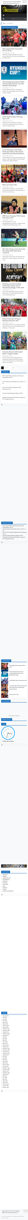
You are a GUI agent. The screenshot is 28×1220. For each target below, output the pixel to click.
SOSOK (4, 889)
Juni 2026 (5, 1019)
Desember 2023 (6, 1067)
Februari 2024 (6, 1064)
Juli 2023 (5, 1076)
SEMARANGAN (6, 878)
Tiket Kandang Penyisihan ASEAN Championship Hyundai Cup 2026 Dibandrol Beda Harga (13, 83)
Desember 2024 (6, 1048)
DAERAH (5, 881)
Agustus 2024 (6, 1054)
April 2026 (5, 1022)
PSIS (4, 886)
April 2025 (5, 1041)
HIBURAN (5, 874)
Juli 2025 (5, 1037)
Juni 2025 (5, 1038)
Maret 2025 (5, 1043)
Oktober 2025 (6, 1032)
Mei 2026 (5, 1020)
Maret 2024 (5, 1063)
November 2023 (6, 1069)
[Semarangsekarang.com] (10, 9)
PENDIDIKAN (6, 879)
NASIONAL (5, 884)
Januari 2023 (5, 1085)
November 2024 (6, 1050)
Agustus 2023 (6, 1074)
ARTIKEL (5, 887)
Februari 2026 (6, 1025)
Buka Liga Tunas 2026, (9, 185)
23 (13, 367)
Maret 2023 (5, 1082)
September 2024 (6, 1053)
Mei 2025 (5, 1040)
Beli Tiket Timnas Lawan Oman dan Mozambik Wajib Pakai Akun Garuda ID (13, 251)
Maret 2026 (5, 1024)
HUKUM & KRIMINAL (8, 891)
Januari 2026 (5, 1027)
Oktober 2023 (6, 1071)
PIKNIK (4, 876)
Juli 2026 (5, 1017)
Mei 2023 (5, 1079)
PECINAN (5, 883)
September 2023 (6, 1072)
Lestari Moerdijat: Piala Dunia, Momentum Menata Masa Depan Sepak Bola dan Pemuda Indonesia (13, 151)
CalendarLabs (17, 715)
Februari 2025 (6, 1045)
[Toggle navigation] (3, 15)
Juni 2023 (5, 1077)
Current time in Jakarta (8, 741)
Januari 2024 (5, 1066)
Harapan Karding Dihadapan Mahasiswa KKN (12, 393)
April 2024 (5, 1061)
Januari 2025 (5, 1046)
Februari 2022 (6, 1087)
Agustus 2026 (6, 1015)
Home (4, 23)
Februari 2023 (6, 1084)
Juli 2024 (5, 1056)
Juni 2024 (5, 1058)
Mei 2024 (5, 1059)
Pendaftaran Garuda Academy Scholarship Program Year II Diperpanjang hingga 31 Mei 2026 (13, 285)
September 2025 (6, 1033)
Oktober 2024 (6, 1051)
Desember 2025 (6, 1028)
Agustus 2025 (6, 1035)
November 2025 (6, 1030)
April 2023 (5, 1080)
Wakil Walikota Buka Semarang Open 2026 (18, 680)
